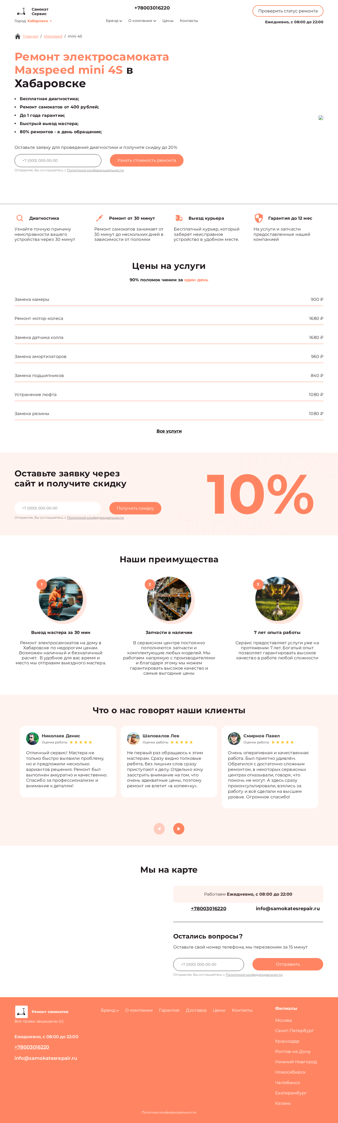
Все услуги (169, 431)
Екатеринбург (291, 1093)
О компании (140, 21)
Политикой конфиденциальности (95, 170)
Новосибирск (290, 1072)
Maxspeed (53, 36)
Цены (167, 21)
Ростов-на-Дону (293, 1051)
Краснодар (287, 1041)
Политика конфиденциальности (169, 1112)
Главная (30, 36)
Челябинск (287, 1082)
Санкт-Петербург (294, 1030)
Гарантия (169, 1010)
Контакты (189, 21)
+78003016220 (152, 8)
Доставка (196, 1010)
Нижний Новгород (296, 1061)
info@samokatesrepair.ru (288, 909)
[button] (178, 829)
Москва (283, 1020)
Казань (283, 1103)
